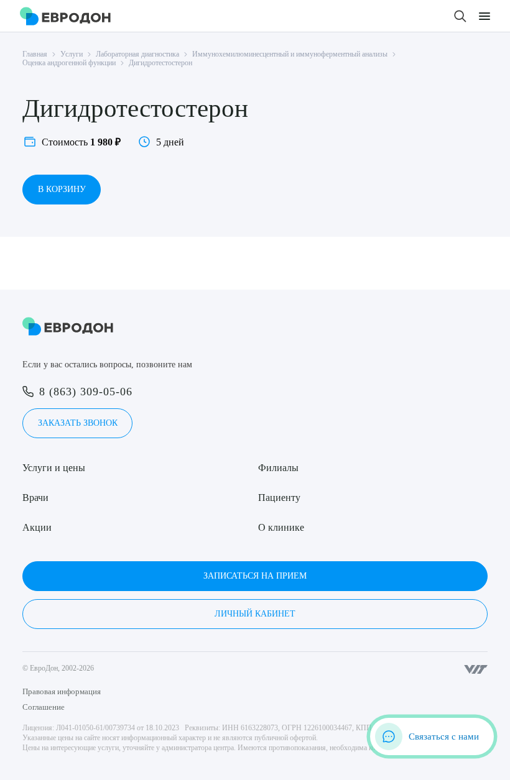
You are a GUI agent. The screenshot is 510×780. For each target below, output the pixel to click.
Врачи (35, 497)
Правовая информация (61, 691)
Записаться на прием (255, 575)
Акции (37, 527)
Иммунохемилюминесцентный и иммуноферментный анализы (289, 54)
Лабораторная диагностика (137, 54)
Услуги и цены (53, 467)
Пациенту (279, 497)
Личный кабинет (255, 613)
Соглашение (43, 707)
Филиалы (278, 467)
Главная (34, 54)
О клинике (281, 527)
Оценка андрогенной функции (69, 62)
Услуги (71, 54)
